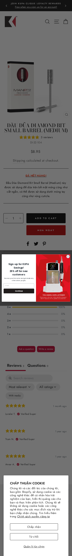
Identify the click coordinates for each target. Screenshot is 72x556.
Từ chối (34, 537)
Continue (19, 291)
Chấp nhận (34, 527)
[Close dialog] (67, 256)
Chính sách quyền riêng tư (33, 516)
